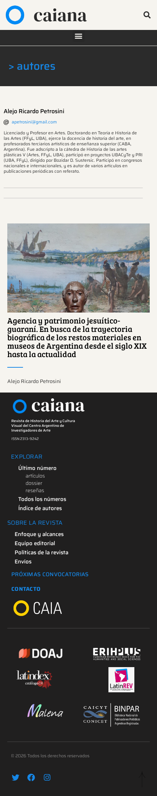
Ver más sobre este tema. (78, 268)
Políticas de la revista (41, 552)
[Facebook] (31, 777)
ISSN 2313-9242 (25, 438)
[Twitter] (15, 777)
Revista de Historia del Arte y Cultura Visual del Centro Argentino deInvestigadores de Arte (43, 425)
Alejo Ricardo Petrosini (34, 111)
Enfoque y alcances (39, 534)
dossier (34, 483)
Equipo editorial (35, 543)
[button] (147, 14)
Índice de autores (40, 508)
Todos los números (42, 499)
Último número (37, 468)
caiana (60, 14)
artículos (35, 476)
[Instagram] (47, 777)
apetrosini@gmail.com (34, 121)
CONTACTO (26, 589)
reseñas (35, 490)
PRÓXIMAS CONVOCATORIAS (50, 574)
